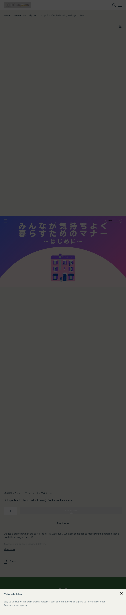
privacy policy (20, 605)
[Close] (121, 593)
